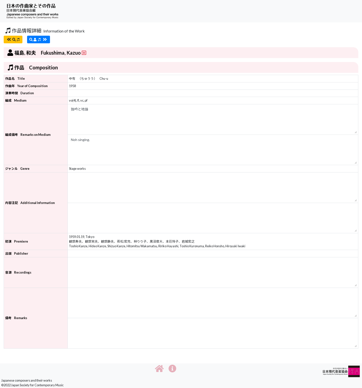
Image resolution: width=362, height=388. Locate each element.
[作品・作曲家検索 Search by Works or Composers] (13, 39)
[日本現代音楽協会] (341, 371)
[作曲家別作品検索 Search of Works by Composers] (38, 39)
